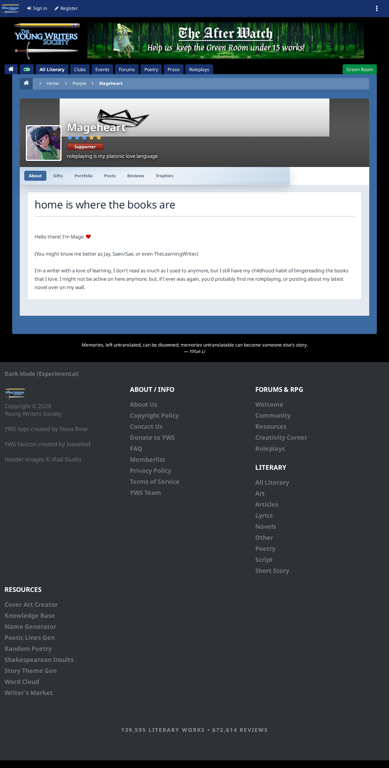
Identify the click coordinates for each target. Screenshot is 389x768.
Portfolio (83, 175)
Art (260, 493)
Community (273, 415)
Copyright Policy (154, 415)
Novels (265, 526)
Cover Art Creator (31, 604)
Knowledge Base (30, 615)
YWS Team (145, 492)
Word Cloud (22, 681)
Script (264, 559)
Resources (270, 426)
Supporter (85, 146)
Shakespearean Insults (39, 659)
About (35, 175)
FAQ (136, 448)
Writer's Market (29, 692)
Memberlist (147, 459)
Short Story (272, 570)
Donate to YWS (152, 437)
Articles (266, 504)
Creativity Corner (281, 437)
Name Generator (30, 626)
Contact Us (146, 426)
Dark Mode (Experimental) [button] (42, 373)
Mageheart (111, 83)
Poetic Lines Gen (30, 637)
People (79, 83)
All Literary (272, 482)
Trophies (165, 175)
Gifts (58, 175)
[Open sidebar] (377, 9)
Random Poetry (28, 648)
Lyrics (264, 515)
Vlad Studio (66, 459)
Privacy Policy (150, 470)
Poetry (265, 548)
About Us (143, 404)
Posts (110, 175)
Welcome (269, 404)
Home (53, 83)
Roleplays (270, 448)
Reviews (135, 175)
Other (264, 537)
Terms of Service (155, 481)
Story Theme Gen (31, 670)
